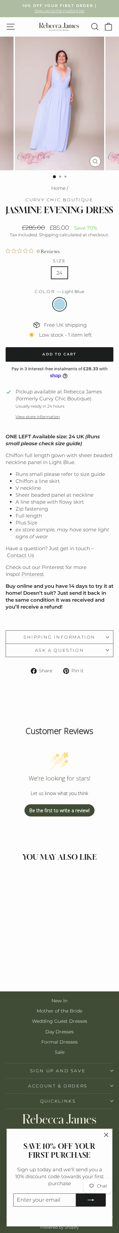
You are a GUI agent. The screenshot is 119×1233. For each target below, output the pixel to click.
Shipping (49, 234)
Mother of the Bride (59, 1011)
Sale (59, 1052)
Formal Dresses (59, 1042)
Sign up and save (58, 1070)
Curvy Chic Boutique (59, 199)
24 (59, 273)
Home (58, 188)
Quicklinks (58, 1101)
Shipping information (59, 637)
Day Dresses (59, 1032)
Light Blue (59, 304)
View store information (38, 416)
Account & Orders (58, 1085)
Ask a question (59, 650)
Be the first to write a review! (59, 810)
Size (59, 260)
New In (59, 1001)
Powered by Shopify (59, 1227)
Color (59, 291)
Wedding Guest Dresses (59, 1021)
